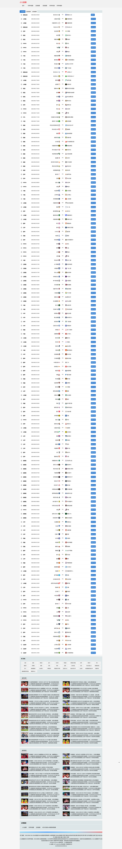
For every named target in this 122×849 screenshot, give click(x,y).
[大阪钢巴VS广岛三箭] (65, 268)
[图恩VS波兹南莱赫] (65, 133)
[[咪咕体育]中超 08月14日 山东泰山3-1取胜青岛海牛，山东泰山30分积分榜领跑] (24, 794)
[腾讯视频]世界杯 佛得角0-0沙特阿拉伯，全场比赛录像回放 (43, 727)
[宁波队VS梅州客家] (65, 526)
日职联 (55, 837)
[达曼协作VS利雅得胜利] (65, 19)
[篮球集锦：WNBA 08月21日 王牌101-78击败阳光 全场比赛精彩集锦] (66, 813)
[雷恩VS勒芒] (65, 559)
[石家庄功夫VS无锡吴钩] (65, 326)
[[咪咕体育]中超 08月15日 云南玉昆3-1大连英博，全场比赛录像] (24, 722)
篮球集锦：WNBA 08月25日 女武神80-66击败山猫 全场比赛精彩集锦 (86, 767)
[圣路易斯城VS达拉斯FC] (65, 616)
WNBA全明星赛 (58, 835)
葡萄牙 (25, 665)
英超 (79, 835)
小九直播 (24, 827)
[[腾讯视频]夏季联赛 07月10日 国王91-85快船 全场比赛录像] (66, 689)
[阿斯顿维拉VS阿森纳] (65, 636)
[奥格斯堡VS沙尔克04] (65, 567)
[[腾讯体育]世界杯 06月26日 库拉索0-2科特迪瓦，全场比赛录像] (24, 715)
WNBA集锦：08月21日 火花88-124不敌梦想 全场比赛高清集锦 (85, 773)
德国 (41, 665)
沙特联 (64, 837)
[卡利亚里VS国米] (65, 595)
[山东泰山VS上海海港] (65, 645)
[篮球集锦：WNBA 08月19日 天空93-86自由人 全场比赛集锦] (66, 794)
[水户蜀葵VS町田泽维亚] (65, 264)
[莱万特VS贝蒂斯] (65, 387)
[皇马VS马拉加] (65, 555)
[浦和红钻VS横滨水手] (65, 297)
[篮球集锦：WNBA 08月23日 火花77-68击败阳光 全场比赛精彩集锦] (24, 807)
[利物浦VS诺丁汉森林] (65, 330)
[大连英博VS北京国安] (65, 191)
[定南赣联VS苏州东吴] (65, 354)
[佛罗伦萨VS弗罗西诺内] (65, 407)
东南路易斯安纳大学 (89, 668)
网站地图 (63, 844)
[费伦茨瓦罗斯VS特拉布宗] (65, 166)
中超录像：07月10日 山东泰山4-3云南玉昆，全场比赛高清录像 (43, 701)
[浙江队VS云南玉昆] (65, 305)
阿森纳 (65, 662)
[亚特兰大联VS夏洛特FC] (65, 465)
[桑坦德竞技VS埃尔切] (65, 211)
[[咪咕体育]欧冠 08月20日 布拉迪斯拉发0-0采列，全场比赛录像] (66, 702)
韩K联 (59, 837)
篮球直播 (45, 5)
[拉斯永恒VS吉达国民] (65, 395)
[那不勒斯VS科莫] (65, 575)
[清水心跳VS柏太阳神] (65, 272)
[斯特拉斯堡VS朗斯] (65, 391)
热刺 (57, 665)
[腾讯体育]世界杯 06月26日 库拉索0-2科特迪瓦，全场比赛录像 (43, 714)
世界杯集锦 (59, 5)
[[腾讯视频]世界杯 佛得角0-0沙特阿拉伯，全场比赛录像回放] (24, 728)
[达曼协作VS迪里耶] (65, 428)
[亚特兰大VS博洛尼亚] (65, 632)
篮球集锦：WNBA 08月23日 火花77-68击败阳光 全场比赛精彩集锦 (44, 805)
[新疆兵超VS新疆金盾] (65, 56)
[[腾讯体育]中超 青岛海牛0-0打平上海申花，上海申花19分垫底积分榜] (66, 762)
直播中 (92, 15)
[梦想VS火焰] (65, 248)
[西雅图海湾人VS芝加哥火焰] (65, 460)
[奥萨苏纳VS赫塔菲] (65, 628)
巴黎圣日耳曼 (73, 662)
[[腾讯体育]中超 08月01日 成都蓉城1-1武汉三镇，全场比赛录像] (24, 689)
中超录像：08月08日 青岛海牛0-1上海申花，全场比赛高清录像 (43, 707)
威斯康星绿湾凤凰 (25, 671)
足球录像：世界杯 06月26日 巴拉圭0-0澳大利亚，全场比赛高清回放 (86, 733)
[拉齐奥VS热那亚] (65, 591)
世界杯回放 (52, 5)
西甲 (83, 835)
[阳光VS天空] (65, 43)
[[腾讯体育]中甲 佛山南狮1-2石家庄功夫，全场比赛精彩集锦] (66, 788)
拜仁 (97, 662)
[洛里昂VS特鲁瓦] (65, 440)
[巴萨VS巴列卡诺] (65, 640)
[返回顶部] (119, 762)
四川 (25, 668)
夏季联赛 (47, 835)
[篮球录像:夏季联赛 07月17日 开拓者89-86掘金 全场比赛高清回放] (24, 696)
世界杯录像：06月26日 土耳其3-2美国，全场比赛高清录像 (84, 720)
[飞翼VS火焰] (65, 47)
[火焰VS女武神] (65, 612)
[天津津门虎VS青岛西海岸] (65, 309)
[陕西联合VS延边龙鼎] (65, 313)
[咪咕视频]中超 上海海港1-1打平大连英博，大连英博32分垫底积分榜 (86, 799)
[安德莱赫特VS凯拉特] (65, 170)
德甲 (86, 835)
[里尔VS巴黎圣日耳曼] (65, 227)
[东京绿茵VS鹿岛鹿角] (65, 285)
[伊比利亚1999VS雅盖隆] (65, 129)
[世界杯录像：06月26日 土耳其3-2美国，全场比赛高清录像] (66, 722)
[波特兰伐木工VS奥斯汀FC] (65, 514)
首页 (23, 5)
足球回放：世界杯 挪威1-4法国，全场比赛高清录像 (82, 714)
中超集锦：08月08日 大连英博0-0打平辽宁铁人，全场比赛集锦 (85, 754)
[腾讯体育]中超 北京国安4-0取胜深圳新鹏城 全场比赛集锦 (42, 786)
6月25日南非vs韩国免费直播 (49, 827)
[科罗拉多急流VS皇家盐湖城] (65, 505)
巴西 (49, 665)
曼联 (65, 665)
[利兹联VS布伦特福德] (65, 542)
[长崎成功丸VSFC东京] (65, 276)
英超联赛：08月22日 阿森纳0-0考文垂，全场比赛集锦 (83, 805)
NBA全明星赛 (42, 835)
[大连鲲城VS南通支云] (65, 522)
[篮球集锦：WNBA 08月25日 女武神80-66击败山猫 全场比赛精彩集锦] (66, 768)
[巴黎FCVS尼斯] (65, 534)
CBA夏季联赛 (52, 835)
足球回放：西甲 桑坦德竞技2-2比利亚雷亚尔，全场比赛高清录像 (44, 733)
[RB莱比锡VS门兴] (65, 362)
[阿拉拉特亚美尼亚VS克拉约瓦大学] (65, 125)
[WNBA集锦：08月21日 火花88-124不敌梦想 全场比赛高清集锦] (66, 775)
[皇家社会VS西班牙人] (65, 424)
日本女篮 (73, 665)
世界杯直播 (30, 5)
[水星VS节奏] (65, 510)
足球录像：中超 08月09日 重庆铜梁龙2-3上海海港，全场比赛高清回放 (86, 695)
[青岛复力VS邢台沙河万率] (65, 64)
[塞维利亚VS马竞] (65, 456)
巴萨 (81, 662)
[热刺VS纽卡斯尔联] (65, 403)
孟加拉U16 (65, 668)
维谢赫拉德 (97, 665)
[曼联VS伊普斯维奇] (65, 563)
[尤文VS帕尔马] (65, 452)
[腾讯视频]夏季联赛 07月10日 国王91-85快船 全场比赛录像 (84, 688)
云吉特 (81, 668)
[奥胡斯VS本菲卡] (65, 158)
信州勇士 (41, 668)
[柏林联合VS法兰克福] (65, 366)
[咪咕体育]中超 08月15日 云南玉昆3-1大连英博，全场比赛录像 (43, 720)
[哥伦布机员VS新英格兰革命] (65, 469)
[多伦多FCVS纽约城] (65, 485)
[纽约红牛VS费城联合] (65, 481)
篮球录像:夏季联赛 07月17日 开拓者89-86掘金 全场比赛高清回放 (44, 695)
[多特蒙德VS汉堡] (65, 415)
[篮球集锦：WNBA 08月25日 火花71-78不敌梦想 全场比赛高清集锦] (24, 813)
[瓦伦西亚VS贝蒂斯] (65, 31)
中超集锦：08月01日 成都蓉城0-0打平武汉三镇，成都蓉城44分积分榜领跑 (46, 754)
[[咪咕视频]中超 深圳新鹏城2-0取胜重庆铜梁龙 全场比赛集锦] (66, 781)
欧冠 (74, 835)
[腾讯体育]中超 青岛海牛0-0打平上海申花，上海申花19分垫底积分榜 (86, 760)
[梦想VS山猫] (65, 600)
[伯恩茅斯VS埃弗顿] (65, 383)
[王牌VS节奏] (65, 256)
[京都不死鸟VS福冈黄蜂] (65, 289)
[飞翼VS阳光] (65, 620)
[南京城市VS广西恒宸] (65, 321)
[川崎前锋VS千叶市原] (65, 293)
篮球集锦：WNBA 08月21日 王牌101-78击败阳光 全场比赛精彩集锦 (86, 812)
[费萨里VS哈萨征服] (65, 80)
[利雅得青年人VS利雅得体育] (65, 23)
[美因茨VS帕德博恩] (65, 371)
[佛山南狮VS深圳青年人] (65, 317)
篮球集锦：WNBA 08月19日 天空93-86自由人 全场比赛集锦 (84, 793)
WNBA (28, 835)
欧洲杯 (71, 835)
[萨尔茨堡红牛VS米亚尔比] (65, 150)
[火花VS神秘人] (65, 252)
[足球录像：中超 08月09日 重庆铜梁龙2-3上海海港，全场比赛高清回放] (66, 696)
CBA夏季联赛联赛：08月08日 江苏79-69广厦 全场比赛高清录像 (44, 682)
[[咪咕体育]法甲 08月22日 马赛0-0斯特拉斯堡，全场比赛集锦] (24, 781)
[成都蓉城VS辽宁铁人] (65, 334)
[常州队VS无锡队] (65, 342)
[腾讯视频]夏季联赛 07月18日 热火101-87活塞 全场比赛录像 (43, 739)
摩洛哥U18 (33, 671)
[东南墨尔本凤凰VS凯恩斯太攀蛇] (65, 117)
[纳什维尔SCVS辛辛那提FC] (65, 501)
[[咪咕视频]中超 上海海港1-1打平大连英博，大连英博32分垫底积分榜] (66, 800)
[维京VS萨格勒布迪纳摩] (65, 92)
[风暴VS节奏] (65, 113)
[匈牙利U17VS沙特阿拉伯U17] (65, 76)
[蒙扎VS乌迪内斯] (65, 411)
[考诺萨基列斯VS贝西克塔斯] (65, 154)
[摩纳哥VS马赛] (65, 587)
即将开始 (93, 19)
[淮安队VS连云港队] (65, 346)
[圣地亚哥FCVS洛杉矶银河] (65, 518)
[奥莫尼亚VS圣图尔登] (65, 137)
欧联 (77, 835)
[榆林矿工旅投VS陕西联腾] (65, 121)
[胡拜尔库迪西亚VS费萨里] (65, 583)
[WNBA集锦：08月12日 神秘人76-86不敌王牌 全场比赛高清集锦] (24, 775)
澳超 (61, 837)
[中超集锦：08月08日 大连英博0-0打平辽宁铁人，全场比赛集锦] (66, 755)
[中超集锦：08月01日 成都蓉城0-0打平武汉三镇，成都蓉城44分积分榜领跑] (24, 755)
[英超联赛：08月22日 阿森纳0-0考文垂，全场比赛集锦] (66, 807)
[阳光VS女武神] (65, 109)
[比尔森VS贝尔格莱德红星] (65, 141)
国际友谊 (68, 835)
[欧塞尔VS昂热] (65, 444)
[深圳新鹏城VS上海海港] (65, 199)
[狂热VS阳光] (65, 244)
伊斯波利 (49, 668)
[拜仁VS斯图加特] (65, 223)
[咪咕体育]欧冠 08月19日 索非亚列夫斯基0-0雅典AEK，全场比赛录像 (86, 727)
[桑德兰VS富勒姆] (65, 546)
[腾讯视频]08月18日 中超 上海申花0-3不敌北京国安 (41, 767)
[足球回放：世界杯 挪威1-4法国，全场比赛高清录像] (66, 715)
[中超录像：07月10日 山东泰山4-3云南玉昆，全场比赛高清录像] (24, 702)
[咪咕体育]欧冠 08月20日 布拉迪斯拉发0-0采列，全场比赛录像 (85, 701)
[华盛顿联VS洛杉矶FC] (65, 473)
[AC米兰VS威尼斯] (65, 231)
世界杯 (64, 835)
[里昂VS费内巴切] (65, 101)
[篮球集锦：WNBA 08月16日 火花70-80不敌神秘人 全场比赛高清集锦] (24, 762)
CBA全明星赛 (36, 835)
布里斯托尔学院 (57, 668)
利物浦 (33, 665)
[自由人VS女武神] (65, 182)
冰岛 (81, 665)
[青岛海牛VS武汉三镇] (65, 260)
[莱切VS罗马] (65, 624)
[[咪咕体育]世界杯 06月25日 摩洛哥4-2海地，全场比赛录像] (66, 741)
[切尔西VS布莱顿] (65, 538)
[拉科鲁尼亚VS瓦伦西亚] (65, 579)
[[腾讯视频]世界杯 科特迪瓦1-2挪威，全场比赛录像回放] (66, 683)
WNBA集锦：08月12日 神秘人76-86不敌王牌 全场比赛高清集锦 (44, 773)
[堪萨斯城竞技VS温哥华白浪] (65, 493)
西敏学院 (97, 668)
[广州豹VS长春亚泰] (65, 530)
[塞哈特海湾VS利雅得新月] (65, 215)
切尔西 (57, 662)
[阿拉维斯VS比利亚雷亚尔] (65, 240)
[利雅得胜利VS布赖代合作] (65, 219)
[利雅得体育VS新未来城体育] (65, 203)
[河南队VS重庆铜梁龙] (65, 350)
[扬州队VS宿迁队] (65, 338)
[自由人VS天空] (65, 420)
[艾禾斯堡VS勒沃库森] (65, 358)
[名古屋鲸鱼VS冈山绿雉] (65, 301)
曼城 (33, 662)
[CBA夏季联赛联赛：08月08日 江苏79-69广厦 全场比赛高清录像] (24, 683)
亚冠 (97, 835)
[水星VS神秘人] (65, 52)
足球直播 (38, 5)
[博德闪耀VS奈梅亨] (65, 39)
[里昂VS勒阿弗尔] (65, 436)
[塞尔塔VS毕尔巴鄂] (65, 604)
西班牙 (89, 662)
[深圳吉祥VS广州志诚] (65, 68)
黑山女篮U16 (88, 665)
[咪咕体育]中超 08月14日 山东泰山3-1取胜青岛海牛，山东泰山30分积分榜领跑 (47, 793)
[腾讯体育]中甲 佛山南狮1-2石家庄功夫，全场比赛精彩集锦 (84, 786)
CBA (31, 835)
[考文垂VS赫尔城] (65, 379)
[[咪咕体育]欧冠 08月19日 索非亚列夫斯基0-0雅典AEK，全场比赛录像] (66, 728)
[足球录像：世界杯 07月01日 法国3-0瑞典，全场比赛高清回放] (66, 709)
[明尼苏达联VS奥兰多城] (65, 497)
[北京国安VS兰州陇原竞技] (65, 653)
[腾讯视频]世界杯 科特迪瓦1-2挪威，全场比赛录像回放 (83, 682)
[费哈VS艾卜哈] (65, 207)
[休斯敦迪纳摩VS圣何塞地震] (65, 489)
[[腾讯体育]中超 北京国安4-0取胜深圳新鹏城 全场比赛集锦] (24, 788)
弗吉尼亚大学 (73, 668)
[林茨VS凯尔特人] (65, 35)
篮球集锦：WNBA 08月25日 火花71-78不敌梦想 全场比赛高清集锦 (44, 812)
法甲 (88, 835)
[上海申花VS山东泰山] (65, 195)
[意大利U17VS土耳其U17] (65, 72)
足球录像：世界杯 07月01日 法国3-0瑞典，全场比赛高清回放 (84, 707)
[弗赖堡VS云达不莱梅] (65, 550)
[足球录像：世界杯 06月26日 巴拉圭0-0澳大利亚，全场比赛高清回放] (66, 734)
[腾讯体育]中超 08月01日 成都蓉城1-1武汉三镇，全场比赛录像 (43, 688)
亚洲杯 (93, 835)
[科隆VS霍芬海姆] (65, 375)
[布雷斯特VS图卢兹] (65, 448)
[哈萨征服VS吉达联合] (65, 432)
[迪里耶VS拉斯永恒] (65, 84)
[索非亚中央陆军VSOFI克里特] (65, 162)
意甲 (81, 835)
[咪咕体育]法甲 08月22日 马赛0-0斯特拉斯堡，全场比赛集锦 (43, 780)
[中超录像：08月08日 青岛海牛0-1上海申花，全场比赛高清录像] (24, 709)
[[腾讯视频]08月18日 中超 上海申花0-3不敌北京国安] (24, 768)
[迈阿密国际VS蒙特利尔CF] (65, 477)
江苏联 (67, 837)
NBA (26, 835)
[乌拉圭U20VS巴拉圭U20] (65, 27)
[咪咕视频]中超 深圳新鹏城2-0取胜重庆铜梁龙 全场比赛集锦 (84, 780)
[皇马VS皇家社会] (65, 105)
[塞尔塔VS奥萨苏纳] (65, 174)
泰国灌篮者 (33, 668)
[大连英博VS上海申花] (65, 649)
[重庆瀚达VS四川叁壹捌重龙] (65, 60)
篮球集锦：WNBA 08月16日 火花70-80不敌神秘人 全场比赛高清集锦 (45, 760)
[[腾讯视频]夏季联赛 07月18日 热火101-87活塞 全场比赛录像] (24, 741)
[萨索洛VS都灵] (65, 399)
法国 (25, 662)
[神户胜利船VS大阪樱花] (65, 281)
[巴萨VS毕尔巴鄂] (65, 178)
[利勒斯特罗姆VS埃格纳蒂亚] (65, 146)
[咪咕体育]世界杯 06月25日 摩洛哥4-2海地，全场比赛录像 (84, 739)
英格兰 (41, 662)
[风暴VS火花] (65, 608)
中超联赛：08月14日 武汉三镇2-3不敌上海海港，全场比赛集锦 (43, 799)
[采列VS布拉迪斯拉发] (65, 97)
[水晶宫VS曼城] (65, 236)
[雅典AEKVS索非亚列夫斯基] (65, 88)
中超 (99, 835)
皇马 (49, 662)
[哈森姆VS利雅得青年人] (65, 571)
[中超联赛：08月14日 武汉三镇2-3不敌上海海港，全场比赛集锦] (24, 800)
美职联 (90, 835)
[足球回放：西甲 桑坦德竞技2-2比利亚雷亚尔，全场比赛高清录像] (24, 734)
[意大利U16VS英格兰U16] (65, 15)
